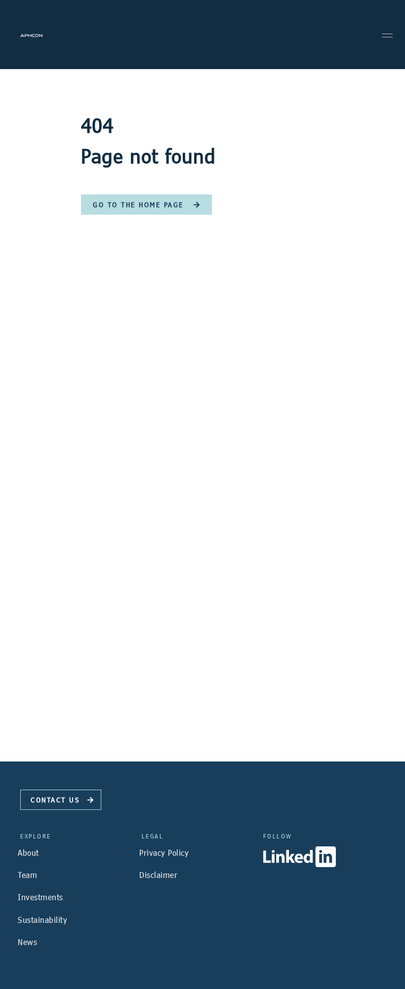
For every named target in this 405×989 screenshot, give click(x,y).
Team (27, 874)
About (28, 852)
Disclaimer (158, 874)
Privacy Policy (164, 852)
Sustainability (42, 919)
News (27, 942)
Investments (40, 897)
